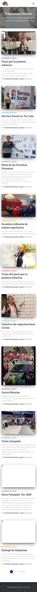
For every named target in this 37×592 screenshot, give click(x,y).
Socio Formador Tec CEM (16, 494)
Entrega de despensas (14, 550)
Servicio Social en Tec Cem (17, 116)
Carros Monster (10, 392)
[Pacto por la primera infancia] (18, 42)
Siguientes (22, 571)
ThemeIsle (26, 587)
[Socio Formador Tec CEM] (18, 475)
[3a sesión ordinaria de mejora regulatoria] (18, 205)
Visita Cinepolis (11, 441)
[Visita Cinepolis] (18, 422)
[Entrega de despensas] (18, 531)
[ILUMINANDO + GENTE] (5, 3)
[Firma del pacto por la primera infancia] (18, 255)
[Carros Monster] (18, 365)
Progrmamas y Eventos (9, 58)
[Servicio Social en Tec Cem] (18, 97)
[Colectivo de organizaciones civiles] (18, 305)
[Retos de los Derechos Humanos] (18, 146)
